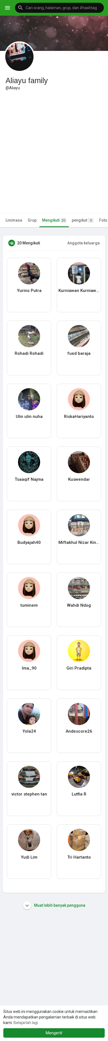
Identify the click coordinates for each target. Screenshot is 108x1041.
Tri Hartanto (79, 857)
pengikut (82, 220)
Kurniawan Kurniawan (78, 290)
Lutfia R (79, 794)
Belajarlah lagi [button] (26, 1022)
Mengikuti (53, 220)
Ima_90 (29, 668)
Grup (32, 220)
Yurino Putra (29, 290)
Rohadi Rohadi (29, 353)
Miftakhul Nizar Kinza (78, 542)
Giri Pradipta (78, 668)
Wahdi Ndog (79, 605)
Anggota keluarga (83, 243)
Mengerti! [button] (54, 1033)
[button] (59, 8)
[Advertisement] (54, 147)
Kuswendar (79, 479)
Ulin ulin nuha (29, 416)
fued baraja (79, 353)
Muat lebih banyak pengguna (59, 905)
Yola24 (29, 731)
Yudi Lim (29, 857)
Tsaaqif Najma (29, 479)
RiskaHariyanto (79, 416)
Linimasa (14, 220)
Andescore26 (79, 731)
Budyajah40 (29, 542)
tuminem (29, 605)
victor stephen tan (29, 794)
